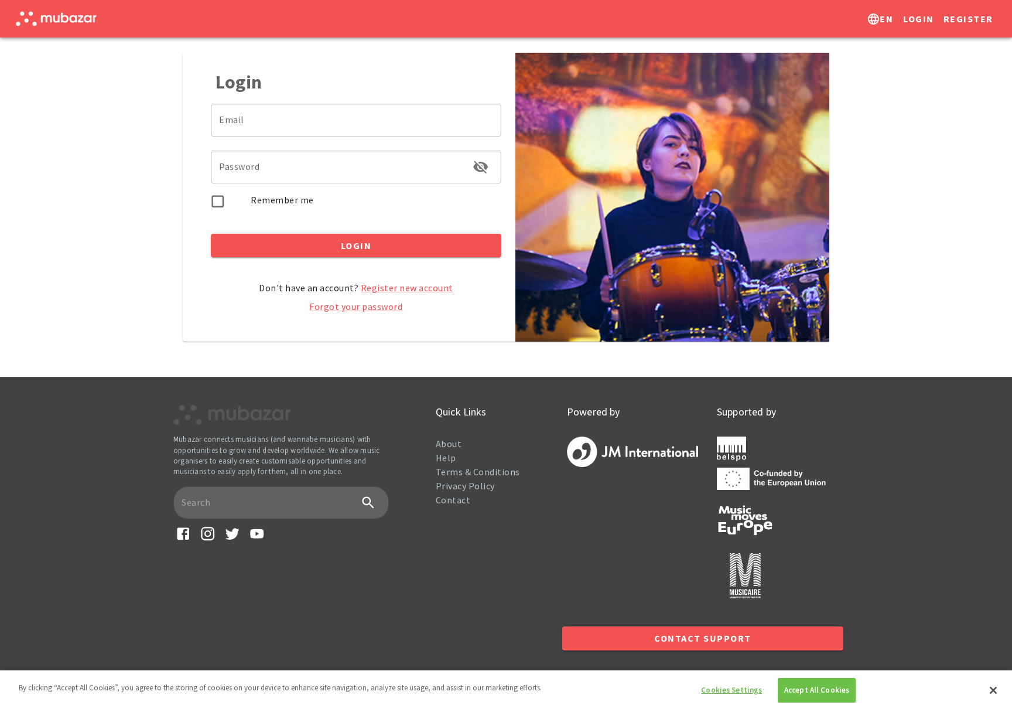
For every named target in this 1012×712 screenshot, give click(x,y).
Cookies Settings (731, 690)
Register (968, 19)
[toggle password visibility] (480, 166)
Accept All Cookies (816, 690)
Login (918, 19)
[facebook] (183, 538)
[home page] (56, 19)
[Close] (993, 690)
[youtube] (257, 538)
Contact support (702, 638)
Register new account (407, 288)
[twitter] (232, 538)
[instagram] (208, 538)
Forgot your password (355, 306)
